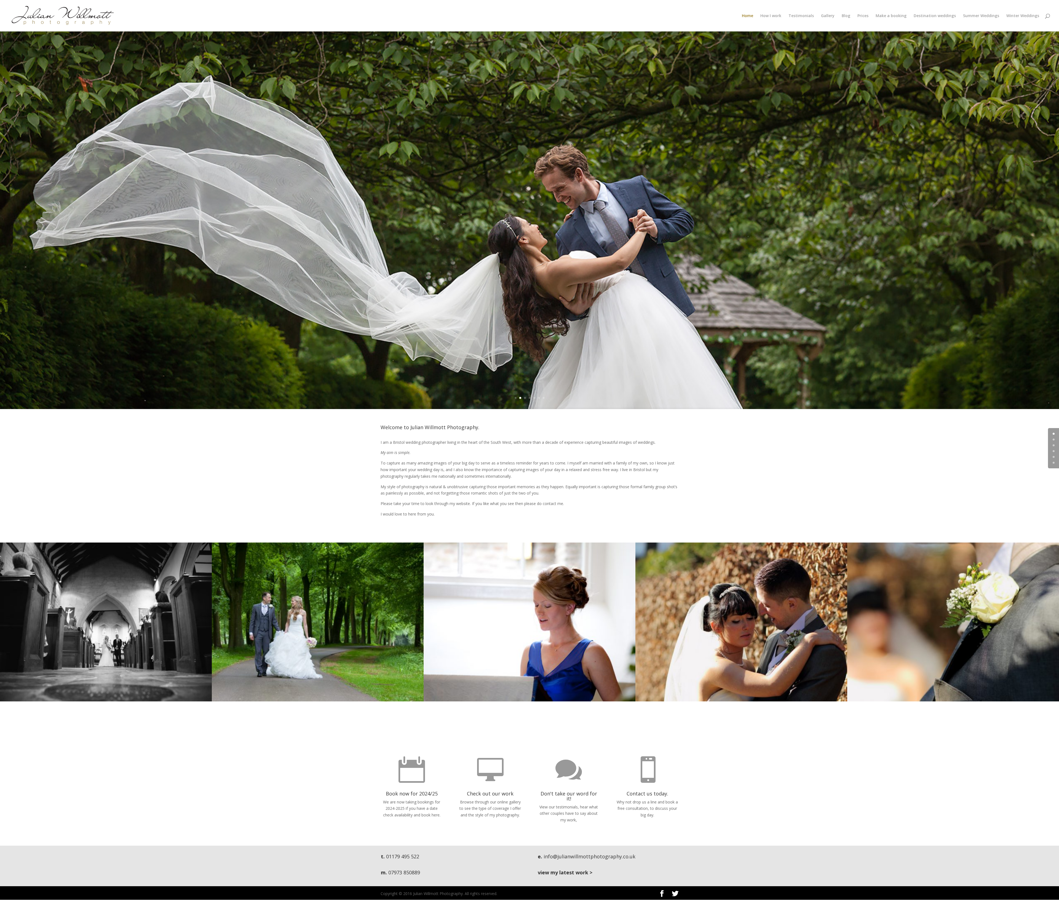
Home (747, 16)
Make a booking (891, 16)
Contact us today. (647, 793)
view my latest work (563, 872)
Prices (862, 16)
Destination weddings (935, 16)
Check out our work (490, 793)
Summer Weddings (981, 16)
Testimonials (801, 16)
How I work (770, 16)
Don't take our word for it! (569, 796)
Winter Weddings (1022, 16)
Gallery (828, 16)
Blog (846, 16)
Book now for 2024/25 (412, 793)
